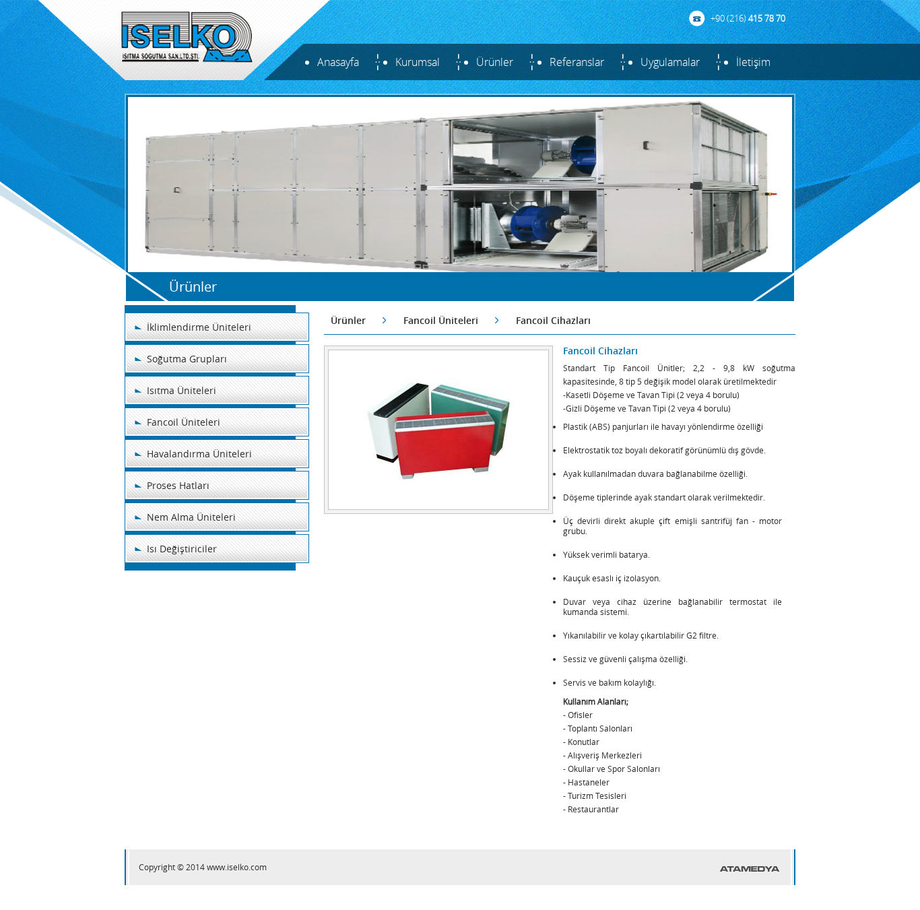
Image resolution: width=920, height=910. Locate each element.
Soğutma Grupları (187, 358)
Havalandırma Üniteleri (199, 453)
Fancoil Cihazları (553, 320)
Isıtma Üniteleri (181, 390)
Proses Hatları (178, 485)
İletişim (753, 62)
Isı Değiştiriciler (182, 548)
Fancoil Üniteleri (183, 422)
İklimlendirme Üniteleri (199, 327)
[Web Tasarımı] (750, 869)
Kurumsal (417, 62)
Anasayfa (338, 62)
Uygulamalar (670, 62)
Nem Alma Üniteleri (191, 517)
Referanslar (577, 62)
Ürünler (494, 62)
